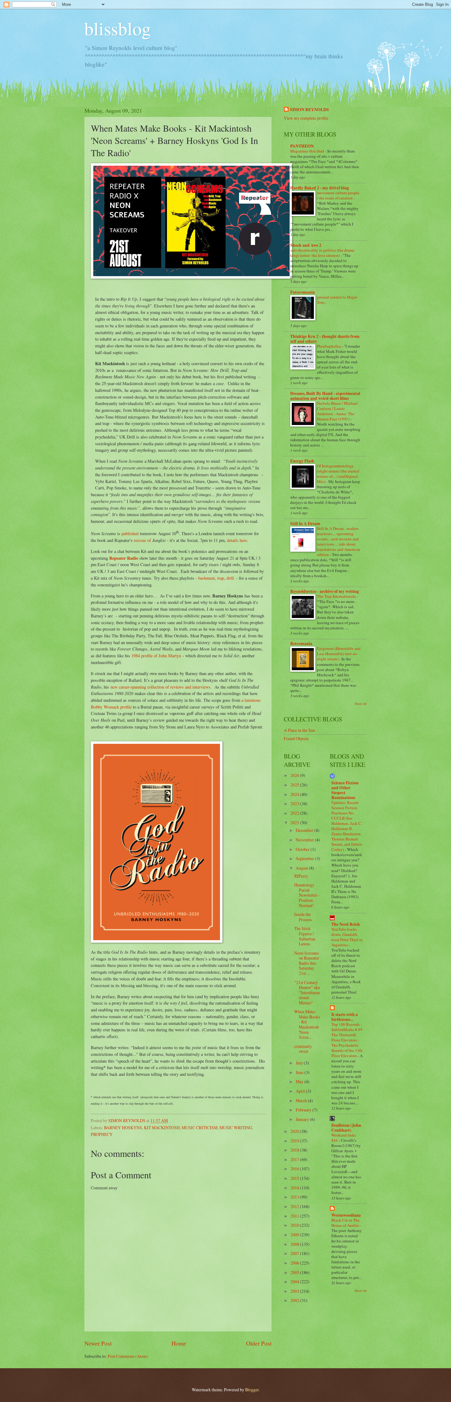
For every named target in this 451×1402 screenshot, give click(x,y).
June (300, 1072)
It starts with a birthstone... (344, 1016)
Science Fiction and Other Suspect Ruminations (345, 790)
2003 (295, 1291)
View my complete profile (306, 118)
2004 (295, 1281)
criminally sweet (303, 1048)
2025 (295, 785)
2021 (295, 822)
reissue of (143, 540)
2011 (295, 1216)
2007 (295, 1253)
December (305, 830)
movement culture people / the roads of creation (338, 195)
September (305, 858)
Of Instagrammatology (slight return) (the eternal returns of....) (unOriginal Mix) (338, 473)
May (300, 1081)
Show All (361, 703)
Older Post (259, 1343)
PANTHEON (302, 146)
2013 (295, 1197)
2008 (295, 1244)
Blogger (252, 1389)
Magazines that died (307, 151)
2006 (295, 1263)
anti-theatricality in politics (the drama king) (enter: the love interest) (322, 252)
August (302, 868)
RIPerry (301, 876)
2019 (295, 1141)
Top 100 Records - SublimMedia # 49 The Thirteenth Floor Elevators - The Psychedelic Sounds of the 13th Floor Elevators (347, 1040)
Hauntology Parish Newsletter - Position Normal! (307, 895)
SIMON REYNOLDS (309, 110)
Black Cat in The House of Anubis (345, 1222)
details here (237, 540)
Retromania (301, 643)
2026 (295, 775)
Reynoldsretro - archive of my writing (324, 591)
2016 (295, 1169)
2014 (295, 1188)
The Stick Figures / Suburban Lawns (304, 936)
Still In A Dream (305, 523)
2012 (295, 1206)
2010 (295, 1225)
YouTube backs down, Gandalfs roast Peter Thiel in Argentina (347, 937)
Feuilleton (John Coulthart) (346, 1127)
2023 (295, 803)
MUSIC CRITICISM (200, 1127)
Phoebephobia (329, 346)
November (305, 840)
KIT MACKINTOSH (162, 1127)
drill (230, 578)
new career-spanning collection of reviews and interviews (159, 687)
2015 (295, 1178)
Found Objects (296, 738)
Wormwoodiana (346, 1215)
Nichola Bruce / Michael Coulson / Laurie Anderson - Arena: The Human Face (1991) (337, 411)
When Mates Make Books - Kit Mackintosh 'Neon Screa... (307, 1024)
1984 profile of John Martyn (156, 656)
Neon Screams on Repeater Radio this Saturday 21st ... (306, 963)
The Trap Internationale (337, 596)
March (302, 1100)
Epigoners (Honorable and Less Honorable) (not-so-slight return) (338, 654)
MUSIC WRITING (235, 1127)
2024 (295, 794)
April (301, 1091)
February (304, 1110)
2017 (295, 1159)
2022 (295, 813)
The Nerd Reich (345, 924)
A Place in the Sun (299, 730)
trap (220, 578)
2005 (295, 1272)
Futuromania (302, 292)
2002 (295, 1300)
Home (179, 1343)
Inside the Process (303, 916)
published (129, 533)
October (303, 849)
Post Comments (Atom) (128, 1356)
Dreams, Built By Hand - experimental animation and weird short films (325, 395)
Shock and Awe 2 (305, 245)
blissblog (117, 28)
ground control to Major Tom (337, 299)
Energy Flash (302, 461)
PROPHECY (102, 1134)
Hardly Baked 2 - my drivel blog (319, 188)
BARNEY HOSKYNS (123, 1127)
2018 (295, 1150)
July (300, 1063)
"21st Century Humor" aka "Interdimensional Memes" (307, 992)
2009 (295, 1235)
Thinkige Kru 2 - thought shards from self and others (325, 338)
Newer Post (98, 1343)
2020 (295, 1131)
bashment (206, 578)
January (303, 1119)
